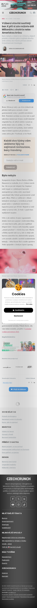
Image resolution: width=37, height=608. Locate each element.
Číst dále (29, 304)
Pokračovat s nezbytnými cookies (18, 320)
